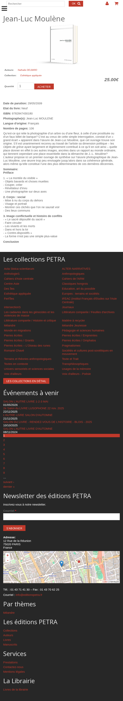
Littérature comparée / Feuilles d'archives (88, 312)
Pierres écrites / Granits (19, 340)
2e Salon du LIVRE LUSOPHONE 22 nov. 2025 (33, 408)
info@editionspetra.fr (29, 595)
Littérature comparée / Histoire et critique (30, 320)
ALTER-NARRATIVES (76, 268)
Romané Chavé (14, 350)
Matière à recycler (73, 320)
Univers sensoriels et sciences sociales (29, 369)
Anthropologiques (73, 273)
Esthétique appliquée (31, 75)
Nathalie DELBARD (27, 70)
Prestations (10, 662)
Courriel (9, 510)
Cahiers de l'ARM (73, 278)
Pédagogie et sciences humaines (83, 330)
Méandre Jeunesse (74, 325)
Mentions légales (14, 671)
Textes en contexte (16, 364)
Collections (10, 630)
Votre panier (115, 4)
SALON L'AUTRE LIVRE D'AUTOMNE (28, 428)
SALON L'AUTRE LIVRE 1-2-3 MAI (25, 401)
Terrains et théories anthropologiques (27, 359)
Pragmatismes (71, 345)
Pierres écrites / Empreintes (79, 335)
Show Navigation (4, 5)
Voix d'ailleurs (12, 373)
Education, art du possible (78, 288)
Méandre (9, 325)
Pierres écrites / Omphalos (79, 340)
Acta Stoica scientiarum (19, 268)
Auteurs (8, 635)
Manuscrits (10, 644)
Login (105, 4)
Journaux (68, 307)
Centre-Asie (11, 283)
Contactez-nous (13, 667)
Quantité (9, 86)
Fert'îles (9, 298)
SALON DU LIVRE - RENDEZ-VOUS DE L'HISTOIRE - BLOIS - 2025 (47, 422)
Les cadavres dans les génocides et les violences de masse (29, 314)
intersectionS (12, 307)
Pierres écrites (13, 335)
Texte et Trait (70, 359)
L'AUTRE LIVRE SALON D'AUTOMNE (28, 415)
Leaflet (104, 582)
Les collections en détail (26, 381)
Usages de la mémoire (76, 369)
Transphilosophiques (75, 364)
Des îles (9, 288)
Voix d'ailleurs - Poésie (76, 373)
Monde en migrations (17, 330)
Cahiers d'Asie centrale (18, 278)
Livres (7, 640)
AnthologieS (12, 273)
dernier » (9, 486)
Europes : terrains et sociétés (80, 293)
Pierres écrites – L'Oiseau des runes (27, 345)
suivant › (8, 482)
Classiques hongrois (75, 283)
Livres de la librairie (15, 689)
